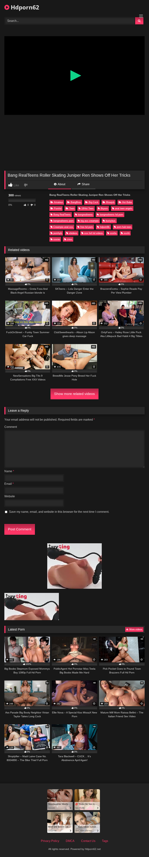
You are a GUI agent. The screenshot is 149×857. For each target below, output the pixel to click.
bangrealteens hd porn (111, 214)
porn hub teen (124, 227)
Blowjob (110, 202)
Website (9, 496)
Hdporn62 (24, 7)
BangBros (76, 202)
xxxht (127, 233)
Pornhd (57, 208)
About (61, 184)
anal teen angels (123, 208)
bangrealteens (85, 214)
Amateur (58, 202)
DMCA (70, 840)
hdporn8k (105, 227)
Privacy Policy (50, 840)
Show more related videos (74, 394)
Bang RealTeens (62, 214)
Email (9, 483)
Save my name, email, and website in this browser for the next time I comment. (59, 511)
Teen (71, 208)
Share (85, 184)
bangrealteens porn (63, 220)
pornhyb (57, 233)
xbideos (73, 233)
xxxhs (113, 233)
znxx (69, 239)
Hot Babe (127, 202)
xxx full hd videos (93, 233)
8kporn (104, 208)
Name (9, 471)
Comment (10, 426)
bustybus (110, 220)
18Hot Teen (87, 208)
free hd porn (86, 227)
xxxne (56, 239)
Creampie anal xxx (63, 227)
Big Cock (93, 202)
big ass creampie (90, 220)
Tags (105, 840)
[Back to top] (138, 846)
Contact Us (88, 840)
